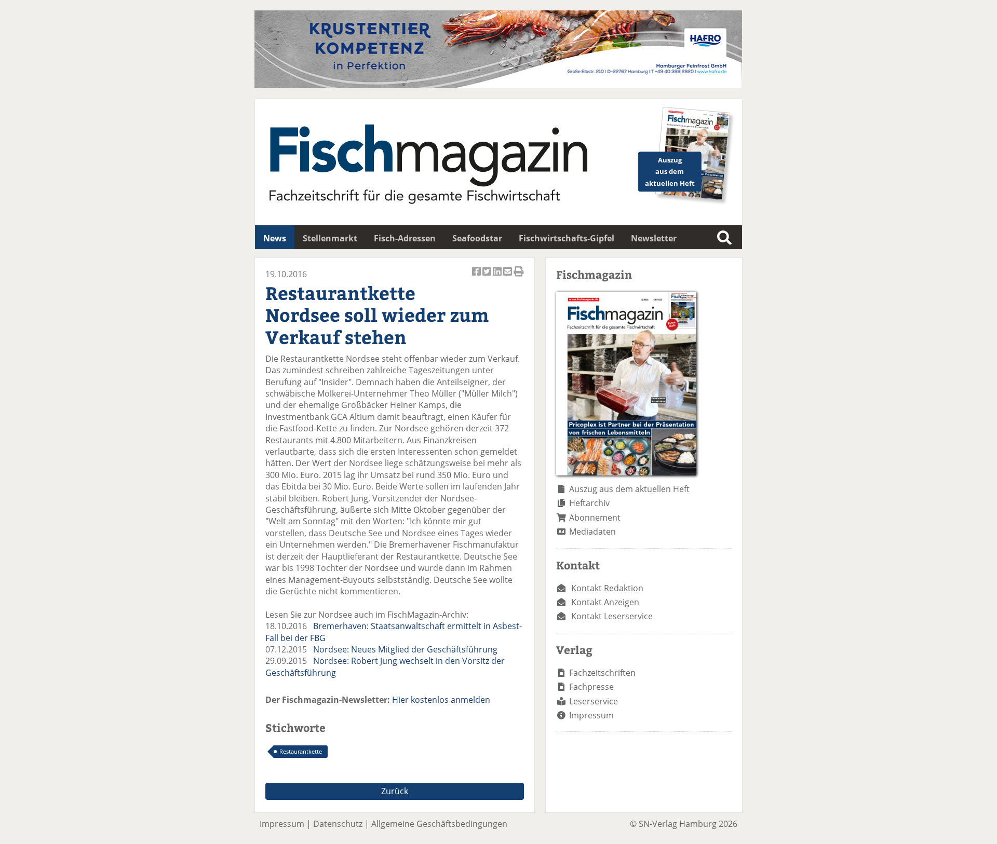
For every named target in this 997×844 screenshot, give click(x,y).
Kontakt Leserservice (612, 616)
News (274, 238)
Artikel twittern (487, 277)
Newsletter (654, 238)
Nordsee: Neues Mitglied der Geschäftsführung (405, 649)
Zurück (394, 791)
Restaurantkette (300, 751)
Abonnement (595, 517)
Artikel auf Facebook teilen (477, 277)
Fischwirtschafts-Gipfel (566, 238)
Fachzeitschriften (602, 672)
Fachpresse (591, 686)
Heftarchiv (589, 503)
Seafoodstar (477, 238)
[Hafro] (498, 85)
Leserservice (593, 701)
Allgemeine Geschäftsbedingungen (439, 823)
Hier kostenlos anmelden (441, 699)
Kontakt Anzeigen (605, 602)
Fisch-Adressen (405, 238)
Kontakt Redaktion (607, 588)
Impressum (591, 715)
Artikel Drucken (519, 277)
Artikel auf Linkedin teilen (498, 277)
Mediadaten (592, 531)
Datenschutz (337, 823)
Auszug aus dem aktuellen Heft (629, 489)
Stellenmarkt (330, 238)
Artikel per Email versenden (508, 277)
